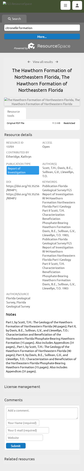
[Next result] (57, 61)
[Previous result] (29, 61)
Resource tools (13, 113)
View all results (43, 62)
